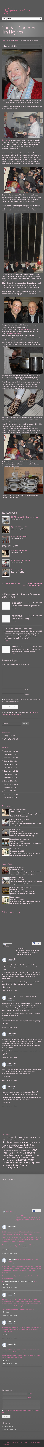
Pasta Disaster (15, 849)
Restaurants (26, 1160)
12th (4, 1140)
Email (27, 694)
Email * (30, 1397)
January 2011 (8, 791)
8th (27, 1138)
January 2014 (8, 768)
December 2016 (9, 751)
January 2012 (8, 781)
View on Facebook (7, 990)
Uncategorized (11, 1167)
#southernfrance (10, 1021)
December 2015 (9, 758)
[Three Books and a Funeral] (6, 563)
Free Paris (8, 1152)
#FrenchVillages (32, 1021)
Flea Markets (25, 1150)
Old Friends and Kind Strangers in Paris (24, 517)
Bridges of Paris (9, 736)
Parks (32, 1157)
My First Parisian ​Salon (19, 527)
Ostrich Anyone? (16, 570)
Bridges (15, 1145)
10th (34, 1138)
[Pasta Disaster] (6, 852)
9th (31, 1138)
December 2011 (9, 784)
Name (27, 689)
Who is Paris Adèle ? (11, 739)
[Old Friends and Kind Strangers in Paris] (6, 520)
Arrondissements (28, 1142)
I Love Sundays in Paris (11, 583)
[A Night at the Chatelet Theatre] (6, 890)
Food (33, 1150)
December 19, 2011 (10, 46)
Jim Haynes (6, 140)
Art (40, 1142)
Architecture (11, 1142)
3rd (12, 1138)
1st (4, 1137)
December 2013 (9, 771)
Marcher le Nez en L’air (19, 550)
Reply (14, 608)
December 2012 (9, 777)
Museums (14, 1155)
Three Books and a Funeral (20, 560)
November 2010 (9, 797)
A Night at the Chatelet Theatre (20, 887)
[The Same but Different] (6, 539)
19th (19, 1140)
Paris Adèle (11, 959)
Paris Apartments (27, 1155)
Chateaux (16, 1150)
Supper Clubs (12, 1165)
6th (24, 1138)
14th (11, 1140)
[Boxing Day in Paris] (6, 870)
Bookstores (6, 1145)
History (18, 1152)
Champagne (7, 1150)
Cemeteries (32, 1148)
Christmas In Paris (16, 877)
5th (20, 1138)
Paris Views (22, 1157)
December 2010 (9, 794)
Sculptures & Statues (12, 1163)
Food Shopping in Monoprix (19, 839)
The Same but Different (19, 536)
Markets (5, 1155)
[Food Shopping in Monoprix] (6, 842)
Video (8, 1024)
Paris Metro (11, 1158)
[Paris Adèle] (7, 945)
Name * (30, 1393)
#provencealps (21, 1021)
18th (15, 1140)
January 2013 (8, 774)
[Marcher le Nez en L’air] (6, 553)
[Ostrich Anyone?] (6, 573)
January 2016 (8, 754)
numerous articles (26, 329)
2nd (8, 1138)
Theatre (23, 1165)
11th (39, 1138)
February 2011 (9, 787)
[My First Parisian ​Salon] (6, 529)
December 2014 (9, 764)
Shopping (28, 1162)
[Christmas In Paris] (6, 880)
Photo (8, 987)
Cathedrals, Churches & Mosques (18, 1146)
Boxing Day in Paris (16, 867)
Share (15, 990)
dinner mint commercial (13, 333)
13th (8, 1140)
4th (16, 1137)
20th (23, 1140)
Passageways (10, 1160)
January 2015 (8, 761)
